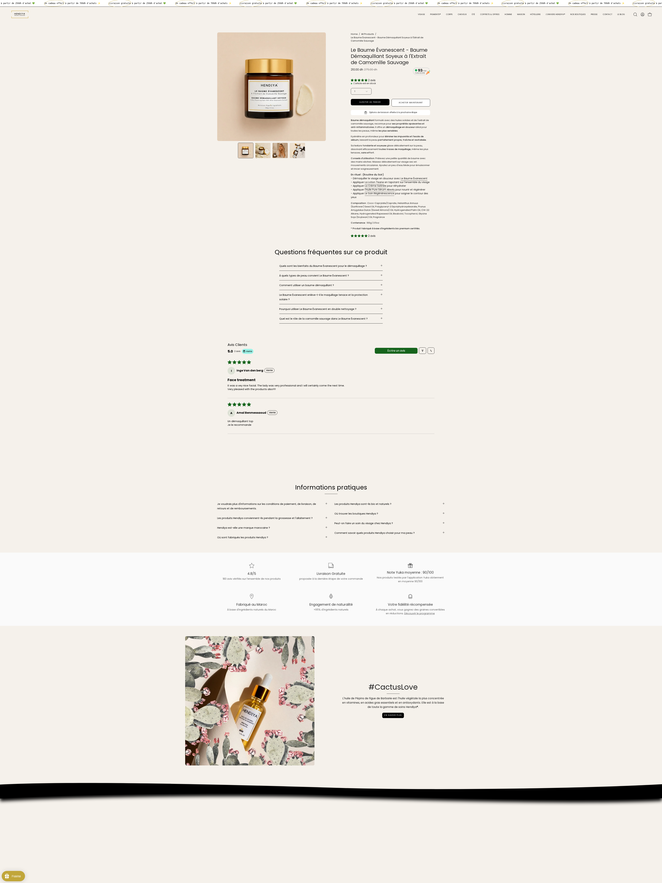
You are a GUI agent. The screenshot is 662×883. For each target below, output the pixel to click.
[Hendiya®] (19, 14)
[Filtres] (422, 350)
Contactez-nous (227, 841)
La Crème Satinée (375, 186)
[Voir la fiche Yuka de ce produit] (421, 72)
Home (354, 34)
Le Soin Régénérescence (379, 193)
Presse (221, 820)
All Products (367, 34)
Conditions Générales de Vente (236, 846)
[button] (635, 14)
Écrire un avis (396, 351)
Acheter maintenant (411, 102)
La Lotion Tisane (374, 182)
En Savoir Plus (393, 715)
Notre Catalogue (227, 810)
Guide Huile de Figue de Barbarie (237, 825)
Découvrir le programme (419, 613)
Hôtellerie (223, 815)
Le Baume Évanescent (414, 178)
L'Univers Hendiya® (228, 805)
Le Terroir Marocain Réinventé (235, 830)
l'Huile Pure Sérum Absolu (380, 189)
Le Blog (221, 835)
